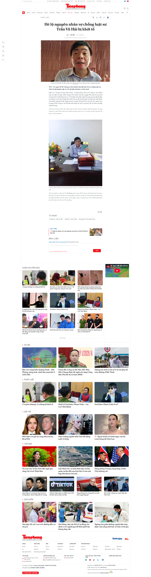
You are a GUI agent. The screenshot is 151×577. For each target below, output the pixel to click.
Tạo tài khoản (62, 242)
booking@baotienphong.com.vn (53, 560)
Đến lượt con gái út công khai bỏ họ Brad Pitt (37, 437)
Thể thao (76, 12)
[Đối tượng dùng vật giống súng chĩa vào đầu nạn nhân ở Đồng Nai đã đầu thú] (90, 277)
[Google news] (103, 560)
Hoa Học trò (90, 1)
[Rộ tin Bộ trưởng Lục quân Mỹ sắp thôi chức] (116, 484)
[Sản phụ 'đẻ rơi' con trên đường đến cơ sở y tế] (39, 512)
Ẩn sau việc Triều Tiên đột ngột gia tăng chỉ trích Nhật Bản (37, 469)
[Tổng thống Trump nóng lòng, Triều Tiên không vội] (112, 456)
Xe (88, 12)
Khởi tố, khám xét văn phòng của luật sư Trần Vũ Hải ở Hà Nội (69, 232)
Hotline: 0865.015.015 (53, 1)
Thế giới (58, 12)
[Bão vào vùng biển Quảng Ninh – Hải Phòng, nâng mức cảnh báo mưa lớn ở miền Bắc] (39, 357)
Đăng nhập (52, 242)
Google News (107, 17)
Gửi (97, 250)
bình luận (104, 17)
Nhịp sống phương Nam (40, 551)
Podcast (60, 543)
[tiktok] (94, 560)
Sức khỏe (52, 12)
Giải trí (98, 12)
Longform (72, 543)
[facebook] (125, 1)
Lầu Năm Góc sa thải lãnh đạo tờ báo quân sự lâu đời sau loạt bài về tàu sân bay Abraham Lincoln (74, 471)
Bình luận (3, 55)
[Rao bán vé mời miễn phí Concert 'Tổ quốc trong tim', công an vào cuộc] (62, 277)
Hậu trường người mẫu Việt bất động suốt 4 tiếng (74, 437)
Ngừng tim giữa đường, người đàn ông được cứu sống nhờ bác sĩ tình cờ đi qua (112, 525)
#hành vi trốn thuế (71, 219)
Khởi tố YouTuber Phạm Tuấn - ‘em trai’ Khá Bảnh (89, 310)
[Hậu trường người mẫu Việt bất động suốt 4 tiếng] (75, 424)
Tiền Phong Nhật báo (67, 1)
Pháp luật (70, 12)
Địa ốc (46, 12)
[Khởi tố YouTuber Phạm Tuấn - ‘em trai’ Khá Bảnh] (90, 300)
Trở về (3, 59)
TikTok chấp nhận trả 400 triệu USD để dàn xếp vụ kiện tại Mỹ (62, 494)
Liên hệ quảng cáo (49, 555)
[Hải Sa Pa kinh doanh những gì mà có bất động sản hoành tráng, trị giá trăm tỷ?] (34, 320)
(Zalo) (54, 558)
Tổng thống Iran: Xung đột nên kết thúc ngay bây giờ (88, 494)
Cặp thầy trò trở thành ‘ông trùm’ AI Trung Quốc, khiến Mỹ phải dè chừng (34, 494)
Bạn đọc (95, 549)
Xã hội (28, 12)
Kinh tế (33, 12)
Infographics (85, 543)
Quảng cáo (107, 1)
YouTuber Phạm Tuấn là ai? (59, 309)
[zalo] (99, 560)
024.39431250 (27, 561)
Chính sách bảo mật (115, 555)
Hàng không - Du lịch (110, 549)
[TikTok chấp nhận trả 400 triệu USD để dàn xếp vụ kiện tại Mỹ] (62, 484)
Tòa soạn (99, 1)
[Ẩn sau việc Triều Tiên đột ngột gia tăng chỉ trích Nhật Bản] (39, 456)
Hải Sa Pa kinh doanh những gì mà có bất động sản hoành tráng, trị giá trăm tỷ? (34, 331)
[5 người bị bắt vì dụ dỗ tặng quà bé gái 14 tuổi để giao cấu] (34, 300)
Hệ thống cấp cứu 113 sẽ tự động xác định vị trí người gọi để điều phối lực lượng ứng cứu (74, 526)
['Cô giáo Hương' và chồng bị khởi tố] (34, 277)
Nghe (3, 42)
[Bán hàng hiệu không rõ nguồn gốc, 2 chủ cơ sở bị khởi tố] (90, 320)
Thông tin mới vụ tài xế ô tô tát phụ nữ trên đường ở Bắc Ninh (111, 370)
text (97, 17)
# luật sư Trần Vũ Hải (56, 219)
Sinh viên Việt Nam (80, 1)
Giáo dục (104, 12)
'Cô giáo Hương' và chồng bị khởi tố (33, 287)
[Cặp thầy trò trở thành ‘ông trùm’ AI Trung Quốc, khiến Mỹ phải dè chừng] (34, 484)
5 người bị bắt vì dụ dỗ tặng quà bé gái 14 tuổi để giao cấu (34, 310)
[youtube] (128, 1)
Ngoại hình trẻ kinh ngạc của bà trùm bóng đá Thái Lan (110, 437)
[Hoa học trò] (127, 539)
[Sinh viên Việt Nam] (117, 539)
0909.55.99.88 (49, 558)
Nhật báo (37, 543)
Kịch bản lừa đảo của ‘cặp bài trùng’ (61, 330)
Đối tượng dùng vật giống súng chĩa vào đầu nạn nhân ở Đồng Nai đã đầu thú (90, 288)
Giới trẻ (64, 12)
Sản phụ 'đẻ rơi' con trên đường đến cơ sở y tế (39, 525)
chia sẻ (93, 17)
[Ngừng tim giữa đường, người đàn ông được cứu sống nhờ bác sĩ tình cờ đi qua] (112, 512)
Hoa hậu (117, 12)
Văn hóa (93, 12)
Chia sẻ (3, 46)
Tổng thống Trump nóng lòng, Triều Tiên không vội (110, 469)
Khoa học (110, 12)
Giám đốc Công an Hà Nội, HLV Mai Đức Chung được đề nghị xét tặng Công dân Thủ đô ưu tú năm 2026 (75, 372)
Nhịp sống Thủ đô (26, 551)
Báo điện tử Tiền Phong (75, 6)
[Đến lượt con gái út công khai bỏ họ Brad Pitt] (39, 424)
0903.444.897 (69, 558)
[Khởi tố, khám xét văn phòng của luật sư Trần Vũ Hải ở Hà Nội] (96, 232)
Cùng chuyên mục (31, 268)
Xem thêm (127, 12)
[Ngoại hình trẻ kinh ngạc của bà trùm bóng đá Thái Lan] (112, 424)
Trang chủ (23, 12)
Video (122, 12)
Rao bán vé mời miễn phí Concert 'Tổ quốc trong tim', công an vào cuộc (62, 288)
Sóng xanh (40, 12)
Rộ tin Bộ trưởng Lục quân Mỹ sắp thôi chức (115, 494)
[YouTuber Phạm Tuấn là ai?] (62, 300)
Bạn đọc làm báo (31, 573)
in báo (100, 17)
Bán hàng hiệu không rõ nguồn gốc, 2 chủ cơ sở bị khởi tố (90, 331)
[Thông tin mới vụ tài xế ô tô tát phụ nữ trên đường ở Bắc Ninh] (112, 357)
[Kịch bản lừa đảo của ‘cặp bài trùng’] (62, 320)
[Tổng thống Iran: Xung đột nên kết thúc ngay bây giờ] (89, 484)
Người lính (83, 12)
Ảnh (47, 543)
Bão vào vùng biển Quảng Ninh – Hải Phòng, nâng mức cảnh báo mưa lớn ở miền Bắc (38, 372)
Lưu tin (3, 51)
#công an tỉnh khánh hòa (87, 219)
